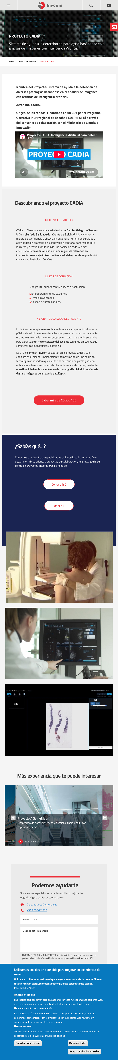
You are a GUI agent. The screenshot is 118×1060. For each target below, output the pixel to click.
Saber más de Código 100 (59, 400)
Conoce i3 (59, 505)
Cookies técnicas (25, 994)
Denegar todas (78, 1043)
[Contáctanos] (114, 27)
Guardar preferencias (28, 1043)
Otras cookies (23, 1026)
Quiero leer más (32, 841)
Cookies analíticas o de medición (34, 1008)
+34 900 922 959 (37, 910)
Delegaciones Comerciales (42, 904)
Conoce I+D (59, 484)
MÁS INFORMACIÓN (24, 988)
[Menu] (8, 3)
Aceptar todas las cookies (84, 1051)
